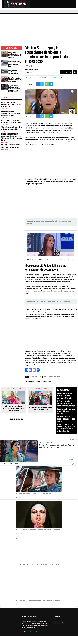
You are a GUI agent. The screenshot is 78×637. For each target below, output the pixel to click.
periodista (73, 123)
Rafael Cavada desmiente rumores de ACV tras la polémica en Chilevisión (14, 55)
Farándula (4, 142)
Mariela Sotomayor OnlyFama (34, 379)
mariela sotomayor (36, 376)
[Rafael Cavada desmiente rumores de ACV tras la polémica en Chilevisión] (4, 54)
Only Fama (57, 123)
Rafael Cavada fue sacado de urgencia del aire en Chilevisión (14, 71)
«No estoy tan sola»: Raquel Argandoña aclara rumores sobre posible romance (13, 408)
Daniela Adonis (33, 69)
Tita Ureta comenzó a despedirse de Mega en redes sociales (14, 79)
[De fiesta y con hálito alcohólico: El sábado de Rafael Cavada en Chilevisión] (4, 63)
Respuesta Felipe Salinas (43, 381)
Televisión (4, 131)
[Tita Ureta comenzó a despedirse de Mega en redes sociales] (4, 79)
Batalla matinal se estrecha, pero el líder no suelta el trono (40, 409)
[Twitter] (66, 72)
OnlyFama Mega (30, 381)
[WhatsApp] (70, 72)
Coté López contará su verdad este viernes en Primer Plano (10, 146)
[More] (62, 77)
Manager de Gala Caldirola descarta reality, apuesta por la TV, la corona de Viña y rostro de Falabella (14, 88)
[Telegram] (75, 72)
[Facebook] (62, 72)
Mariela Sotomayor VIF (51, 379)
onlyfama (67, 379)
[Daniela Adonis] (6, 420)
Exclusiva (4, 108)
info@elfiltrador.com (34, 631)
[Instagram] (58, 622)
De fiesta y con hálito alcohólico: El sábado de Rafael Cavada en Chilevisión (14, 63)
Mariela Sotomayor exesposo (52, 376)
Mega (61, 379)
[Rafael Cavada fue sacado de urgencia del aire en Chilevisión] (4, 72)
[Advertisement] (39, 27)
